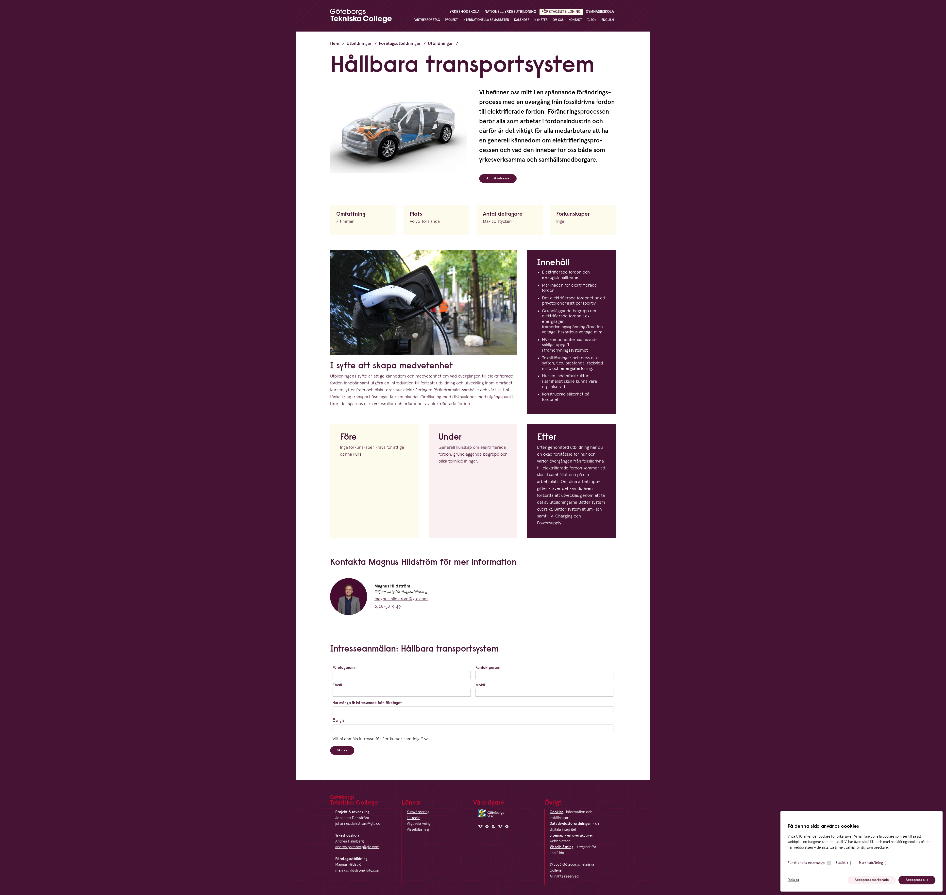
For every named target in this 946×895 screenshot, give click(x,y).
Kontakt (575, 20)
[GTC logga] (361, 17)
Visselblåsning (418, 829)
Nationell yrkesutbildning (510, 12)
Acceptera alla (917, 880)
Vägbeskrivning (418, 824)
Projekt (451, 20)
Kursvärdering (418, 812)
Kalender (521, 20)
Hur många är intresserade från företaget (367, 702)
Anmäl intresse (497, 178)
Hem (334, 43)
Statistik (842, 863)
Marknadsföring (871, 863)
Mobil (480, 685)
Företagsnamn (344, 667)
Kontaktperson (487, 667)
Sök (593, 20)
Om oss (558, 20)
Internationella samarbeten (486, 20)
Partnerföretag (427, 20)
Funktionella (806, 863)
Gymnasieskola (600, 12)
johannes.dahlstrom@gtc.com (359, 824)
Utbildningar (359, 43)
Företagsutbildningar (400, 43)
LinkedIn (413, 818)
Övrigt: (338, 720)
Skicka (342, 750)
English (607, 20)
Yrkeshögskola (464, 12)
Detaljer (793, 880)
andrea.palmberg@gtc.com (357, 847)
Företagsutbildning (561, 12)
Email (337, 685)
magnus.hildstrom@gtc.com (401, 599)
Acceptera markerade (872, 880)
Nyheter (541, 20)
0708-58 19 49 (387, 606)
